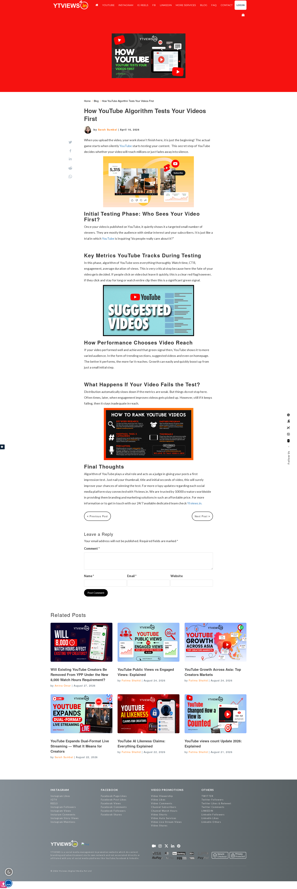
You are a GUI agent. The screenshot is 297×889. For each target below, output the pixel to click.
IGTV (54, 799)
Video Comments (161, 803)
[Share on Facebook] (70, 150)
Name (89, 576)
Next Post (201, 516)
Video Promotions (167, 789)
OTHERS (207, 789)
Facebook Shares (111, 814)
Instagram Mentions (63, 822)
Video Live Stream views (166, 822)
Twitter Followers (212, 799)
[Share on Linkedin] (70, 159)
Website (176, 576)
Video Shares (159, 825)
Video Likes (158, 799)
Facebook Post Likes (113, 799)
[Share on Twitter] (70, 142)
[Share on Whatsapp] (70, 176)
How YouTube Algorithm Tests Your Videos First (128, 101)
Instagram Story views (65, 818)
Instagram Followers (63, 807)
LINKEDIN (207, 810)
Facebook (109, 789)
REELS (54, 803)
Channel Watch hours (164, 810)
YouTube (125, 146)
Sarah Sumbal (108, 129)
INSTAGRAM (60, 789)
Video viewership (162, 796)
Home (87, 101)
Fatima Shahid (131, 680)
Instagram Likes (60, 796)
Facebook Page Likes (114, 796)
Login (240, 5)
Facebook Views (111, 803)
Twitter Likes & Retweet (216, 803)
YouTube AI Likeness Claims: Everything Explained (141, 743)
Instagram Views (61, 810)
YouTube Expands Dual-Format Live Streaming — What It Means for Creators (80, 746)
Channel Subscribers (163, 807)
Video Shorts (159, 814)
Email (131, 576)
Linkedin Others (211, 822)
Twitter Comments (212, 807)
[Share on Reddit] (70, 168)
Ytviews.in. (194, 503)
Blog (96, 101)
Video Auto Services (163, 818)
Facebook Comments (114, 807)
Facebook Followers (113, 810)
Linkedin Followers (213, 814)
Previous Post (98, 516)
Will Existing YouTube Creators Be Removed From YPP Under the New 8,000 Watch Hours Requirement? (79, 674)
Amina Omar (63, 685)
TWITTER (207, 796)
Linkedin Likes (210, 818)
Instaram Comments (63, 814)
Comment (92, 548)
